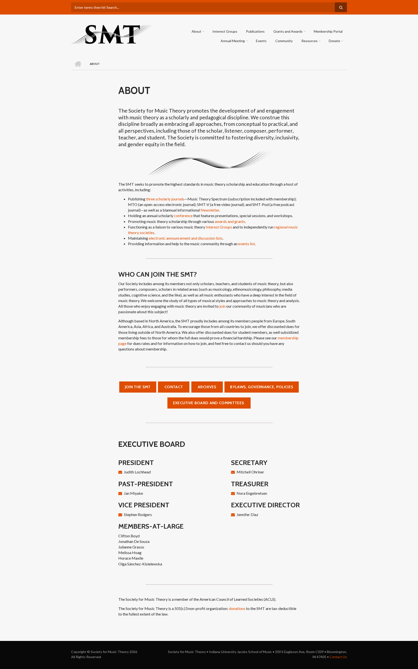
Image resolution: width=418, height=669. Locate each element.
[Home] (113, 33)
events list (246, 243)
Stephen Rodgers (138, 514)
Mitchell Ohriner (250, 472)
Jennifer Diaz (247, 514)
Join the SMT (138, 387)
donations (237, 608)
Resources (309, 41)
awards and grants (230, 221)
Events (261, 41)
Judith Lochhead (137, 472)
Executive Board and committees (209, 403)
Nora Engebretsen (252, 493)
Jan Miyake (133, 493)
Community (284, 41)
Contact (173, 387)
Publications (255, 31)
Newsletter (210, 210)
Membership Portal (328, 31)
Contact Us (338, 657)
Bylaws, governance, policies (261, 387)
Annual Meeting (233, 41)
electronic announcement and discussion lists (186, 238)
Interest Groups (224, 31)
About (196, 31)
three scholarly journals (165, 199)
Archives (207, 387)
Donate (334, 41)
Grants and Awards (288, 31)
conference (183, 215)
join (222, 306)
